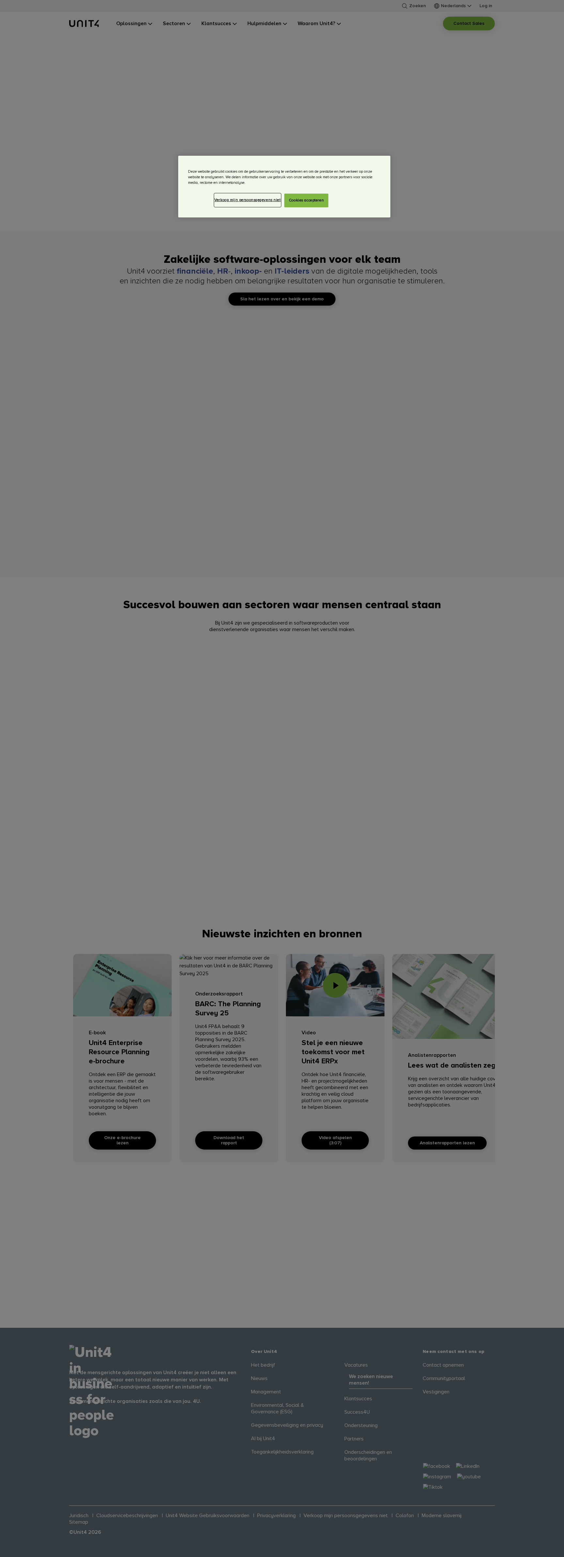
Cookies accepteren (306, 200)
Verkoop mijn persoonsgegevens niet (247, 200)
